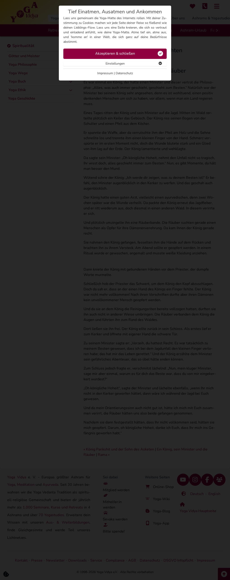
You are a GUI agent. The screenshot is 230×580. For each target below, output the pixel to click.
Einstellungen (115, 63)
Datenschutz (124, 73)
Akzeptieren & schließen (115, 53)
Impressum (105, 73)
